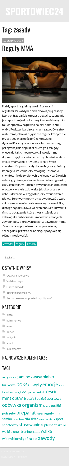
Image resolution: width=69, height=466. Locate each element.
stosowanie (29, 424)
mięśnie (50, 391)
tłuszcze (36, 432)
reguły (20, 244)
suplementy (14, 348)
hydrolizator (7, 392)
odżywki (11, 337)
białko (48, 376)
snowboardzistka (47, 419)
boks (22, 384)
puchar (39, 413)
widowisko (10, 439)
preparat (26, 413)
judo (23, 392)
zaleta (33, 439)
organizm (32, 405)
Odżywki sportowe (18, 275)
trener (15, 431)
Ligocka (30, 392)
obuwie (19, 398)
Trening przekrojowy (19, 292)
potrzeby (9, 413)
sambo (7, 419)
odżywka (11, 405)
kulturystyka (14, 320)
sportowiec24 (34, 11)
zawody (46, 438)
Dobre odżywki (15, 286)
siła (27, 419)
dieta (10, 314)
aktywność (10, 377)
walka (46, 431)
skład (34, 419)
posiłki (56, 406)
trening (26, 431)
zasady (31, 244)
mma (9, 326)
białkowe (9, 385)
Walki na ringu (15, 281)
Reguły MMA (17, 48)
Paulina (46, 406)
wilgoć (23, 439)
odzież (10, 331)
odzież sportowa (49, 398)
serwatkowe (18, 419)
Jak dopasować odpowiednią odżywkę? (30, 298)
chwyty (8, 244)
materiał (38, 392)
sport (10, 343)
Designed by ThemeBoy (14, 456)
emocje (50, 384)
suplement (49, 425)
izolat (16, 392)
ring (57, 413)
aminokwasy (30, 376)
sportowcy (10, 425)
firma (61, 385)
